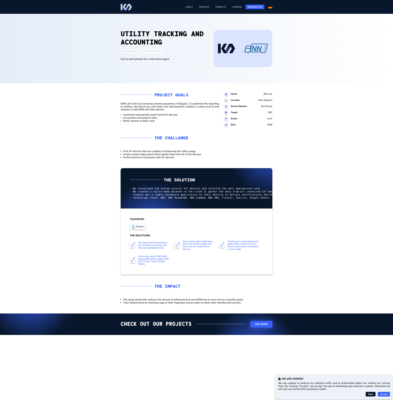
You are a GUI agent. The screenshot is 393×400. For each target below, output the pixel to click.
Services (204, 7)
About (189, 7)
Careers (237, 7)
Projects (220, 7)
